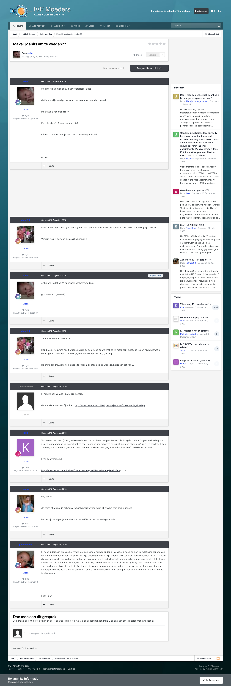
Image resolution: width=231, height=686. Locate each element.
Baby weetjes (51, 56)
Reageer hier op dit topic (149, 68)
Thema (19, 669)
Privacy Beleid (33, 669)
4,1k (26, 115)
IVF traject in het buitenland (194, 330)
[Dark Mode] (219, 11)
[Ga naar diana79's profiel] (25, 234)
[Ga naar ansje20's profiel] (176, 345)
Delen (138, 55)
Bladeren (123, 26)
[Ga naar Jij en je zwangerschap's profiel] (176, 96)
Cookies (71, 669)
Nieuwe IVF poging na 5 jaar (194, 317)
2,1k (26, 254)
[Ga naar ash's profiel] (176, 319)
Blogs (91, 26)
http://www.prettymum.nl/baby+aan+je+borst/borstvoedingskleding (110, 405)
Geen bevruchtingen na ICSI (194, 190)
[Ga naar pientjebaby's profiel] (25, 559)
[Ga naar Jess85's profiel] (176, 134)
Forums (19, 26)
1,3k (26, 579)
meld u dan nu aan (112, 620)
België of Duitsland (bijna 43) (195, 360)
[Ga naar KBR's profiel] (25, 447)
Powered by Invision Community (209, 669)
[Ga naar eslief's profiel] (16, 54)
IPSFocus (25, 666)
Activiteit (58, 26)
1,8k (26, 523)
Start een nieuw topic (114, 68)
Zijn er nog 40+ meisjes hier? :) (196, 259)
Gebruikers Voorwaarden (20, 682)
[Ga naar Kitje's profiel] (176, 305)
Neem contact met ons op (53, 669)
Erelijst (106, 26)
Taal (10, 669)
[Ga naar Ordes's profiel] (176, 362)
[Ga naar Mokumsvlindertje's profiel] (176, 332)
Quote (51, 166)
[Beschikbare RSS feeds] (218, 658)
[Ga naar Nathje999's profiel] (176, 261)
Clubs (77, 26)
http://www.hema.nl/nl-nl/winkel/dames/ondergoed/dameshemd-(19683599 (80, 470)
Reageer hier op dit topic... (44, 633)
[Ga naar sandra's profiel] (25, 503)
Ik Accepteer (212, 680)
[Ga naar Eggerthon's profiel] (176, 226)
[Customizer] (212, 11)
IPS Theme (13, 666)
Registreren (201, 11)
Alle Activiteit (38, 26)
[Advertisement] (67, 195)
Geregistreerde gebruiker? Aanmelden (171, 11)
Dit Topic (208, 26)
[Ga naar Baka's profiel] (176, 191)
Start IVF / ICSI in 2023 (192, 225)
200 (26, 467)
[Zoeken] (218, 25)
